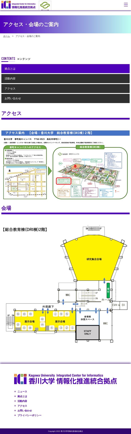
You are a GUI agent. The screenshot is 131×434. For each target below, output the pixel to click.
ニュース (22, 391)
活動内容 (10, 78)
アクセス (10, 88)
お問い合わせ (13, 98)
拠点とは (10, 68)
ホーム (6, 36)
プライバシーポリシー (29, 415)
